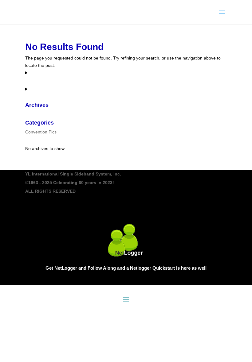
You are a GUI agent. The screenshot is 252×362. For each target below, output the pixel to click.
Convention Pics (41, 131)
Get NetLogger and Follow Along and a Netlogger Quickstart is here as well (126, 268)
